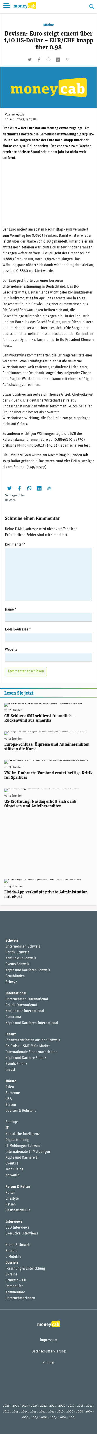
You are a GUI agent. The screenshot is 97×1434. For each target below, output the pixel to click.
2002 (63, 1417)
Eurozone (12, 1093)
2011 (51, 1411)
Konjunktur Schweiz (20, 958)
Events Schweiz (17, 964)
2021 (52, 1405)
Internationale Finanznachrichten (31, 1052)
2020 (61, 1405)
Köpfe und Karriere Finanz (25, 1058)
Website (11, 650)
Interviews (13, 1222)
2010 (60, 1411)
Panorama (13, 1017)
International (15, 993)
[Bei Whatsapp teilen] (48, 59)
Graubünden (15, 976)
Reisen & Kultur (17, 1187)
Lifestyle (12, 1199)
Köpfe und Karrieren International (31, 1023)
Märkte (48, 25)
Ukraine (11, 1274)
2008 (79, 1411)
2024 (25, 1405)
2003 (53, 1417)
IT (7, 1128)
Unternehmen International (26, 999)
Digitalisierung (17, 1140)
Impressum (48, 1340)
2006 (24, 1417)
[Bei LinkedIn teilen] (58, 59)
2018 (80, 1405)
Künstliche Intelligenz (22, 1134)
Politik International (21, 1005)
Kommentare (15, 1292)
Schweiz (11, 941)
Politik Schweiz (17, 952)
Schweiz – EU (15, 1280)
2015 (15, 1411)
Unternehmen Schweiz (22, 946)
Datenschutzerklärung (49, 1351)
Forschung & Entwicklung (25, 1268)
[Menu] (7, 6)
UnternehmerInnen (20, 1298)
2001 (72, 1417)
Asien (9, 1087)
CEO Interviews (17, 1227)
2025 (15, 1405)
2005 (34, 1417)
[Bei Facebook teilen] (39, 59)
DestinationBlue (17, 1210)
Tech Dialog (14, 1169)
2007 (88, 1411)
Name (10, 609)
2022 (43, 1405)
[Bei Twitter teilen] (29, 59)
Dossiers (11, 1263)
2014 (24, 1411)
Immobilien (14, 1286)
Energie (11, 1251)
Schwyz (11, 982)
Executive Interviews (21, 1233)
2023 (34, 1405)
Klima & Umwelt (17, 1245)
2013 (33, 1411)
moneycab (17, 114)
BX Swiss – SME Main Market (27, 1046)
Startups (11, 1122)
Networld (12, 1175)
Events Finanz (16, 1064)
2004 (44, 1417)
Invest (10, 1070)
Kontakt (48, 1363)
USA (8, 1099)
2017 (89, 1405)
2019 (71, 1405)
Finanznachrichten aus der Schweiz (32, 1040)
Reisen (10, 1204)
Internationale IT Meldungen (27, 1152)
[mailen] (67, 59)
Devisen (10, 500)
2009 (69, 1411)
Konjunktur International (24, 1011)
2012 (42, 1411)
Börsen (10, 1105)
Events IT (12, 1163)
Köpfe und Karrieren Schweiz (27, 970)
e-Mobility (13, 1257)
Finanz (10, 1034)
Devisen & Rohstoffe (21, 1111)
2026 (6, 1405)
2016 (6, 1411)
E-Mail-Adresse (18, 629)
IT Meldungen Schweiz (22, 1146)
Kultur (10, 1193)
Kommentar (15, 544)
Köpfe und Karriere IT (22, 1158)
